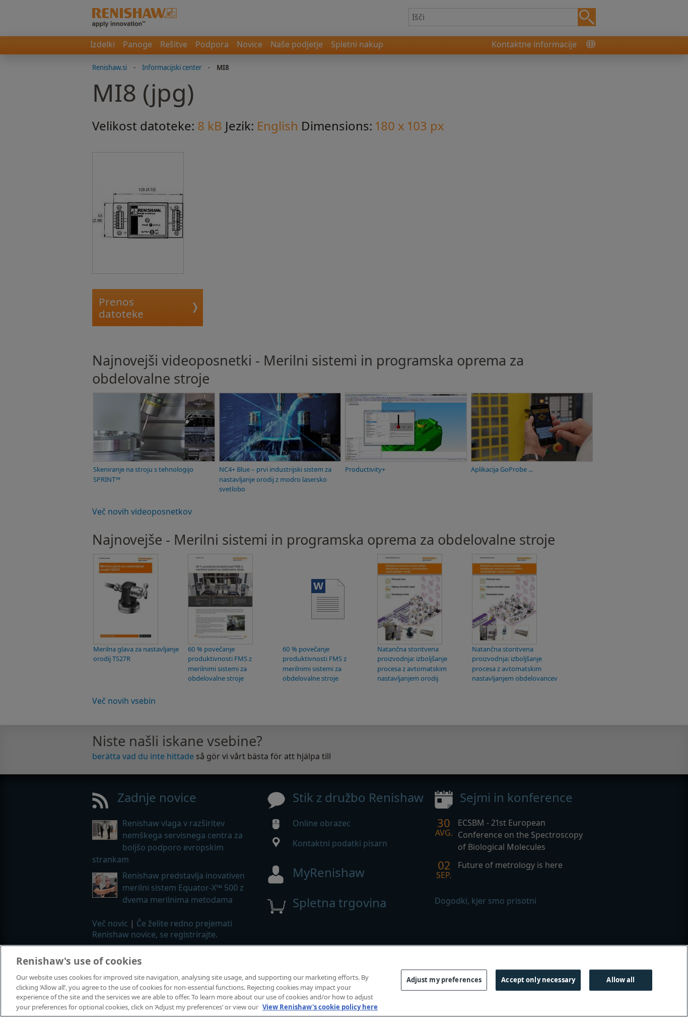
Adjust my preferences (444, 979)
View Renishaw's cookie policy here (320, 1006)
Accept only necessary (538, 979)
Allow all (620, 979)
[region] (344, 981)
